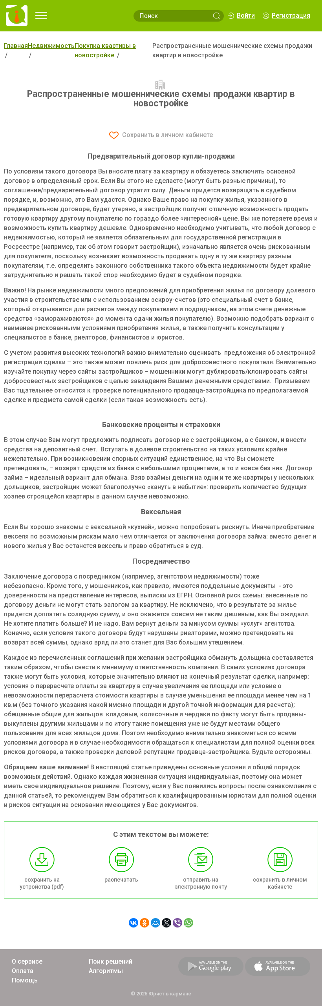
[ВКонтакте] (133, 922)
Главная (16, 45)
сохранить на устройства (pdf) (42, 883)
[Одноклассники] (144, 922)
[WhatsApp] (188, 922)
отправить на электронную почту (201, 883)
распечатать (121, 879)
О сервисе (27, 961)
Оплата (22, 971)
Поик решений (110, 961)
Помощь (25, 980)
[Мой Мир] (155, 922)
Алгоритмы (106, 971)
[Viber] (177, 922)
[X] (166, 922)
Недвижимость (51, 45)
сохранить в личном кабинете (280, 883)
